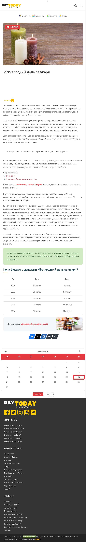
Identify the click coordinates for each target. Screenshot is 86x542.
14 (55, 372)
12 (31, 372)
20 (43, 377)
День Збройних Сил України (14, 483)
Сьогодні (38, 394)
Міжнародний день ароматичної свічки (22, 179)
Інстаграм (27, 86)
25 (19, 382)
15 (67, 372)
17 (7, 377)
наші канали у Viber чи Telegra (28, 185)
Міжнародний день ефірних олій (34, 324)
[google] (42, 1)
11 (19, 372)
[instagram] (47, 1)
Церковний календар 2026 (13, 514)
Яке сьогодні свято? (11, 505)
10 (7, 372)
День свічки (11, 176)
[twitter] (38, 1)
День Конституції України (13, 470)
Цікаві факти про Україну (13, 425)
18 (19, 377)
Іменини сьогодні (10, 508)
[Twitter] (37, 336)
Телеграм (11, 86)
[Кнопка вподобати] (12, 100)
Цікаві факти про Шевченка (14, 429)
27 (43, 382)
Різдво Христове (10, 486)
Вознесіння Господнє (12, 463)
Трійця (6, 467)
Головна (7, 501)
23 (79, 377)
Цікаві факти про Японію (13, 432)
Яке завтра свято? (10, 511)
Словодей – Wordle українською (16, 527)
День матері (8, 460)
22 (67, 377)
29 (67, 382)
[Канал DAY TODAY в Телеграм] (33, 412)
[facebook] (40, 1)
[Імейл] (49, 336)
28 (55, 382)
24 (7, 382)
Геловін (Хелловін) (10, 479)
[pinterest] (44, 1)
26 (31, 382)
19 (31, 377)
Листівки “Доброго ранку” (13, 521)
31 (7, 387)
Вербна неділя (9, 454)
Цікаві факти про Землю (13, 438)
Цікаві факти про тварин (13, 441)
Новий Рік (7, 489)
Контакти (7, 530)
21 (55, 377)
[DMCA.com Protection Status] (29, 536)
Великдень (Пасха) (10, 457)
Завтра (48, 394)
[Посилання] (55, 336)
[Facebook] (31, 336)
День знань (8, 476)
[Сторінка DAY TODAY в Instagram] (20, 412)
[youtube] (46, 1)
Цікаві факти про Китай (12, 435)
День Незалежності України (14, 473)
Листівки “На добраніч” (12, 524)
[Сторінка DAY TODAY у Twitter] (13, 412)
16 (79, 372)
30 (79, 382)
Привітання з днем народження (15, 517)
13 (43, 372)
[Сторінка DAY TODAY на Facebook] (7, 412)
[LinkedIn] (43, 336)
